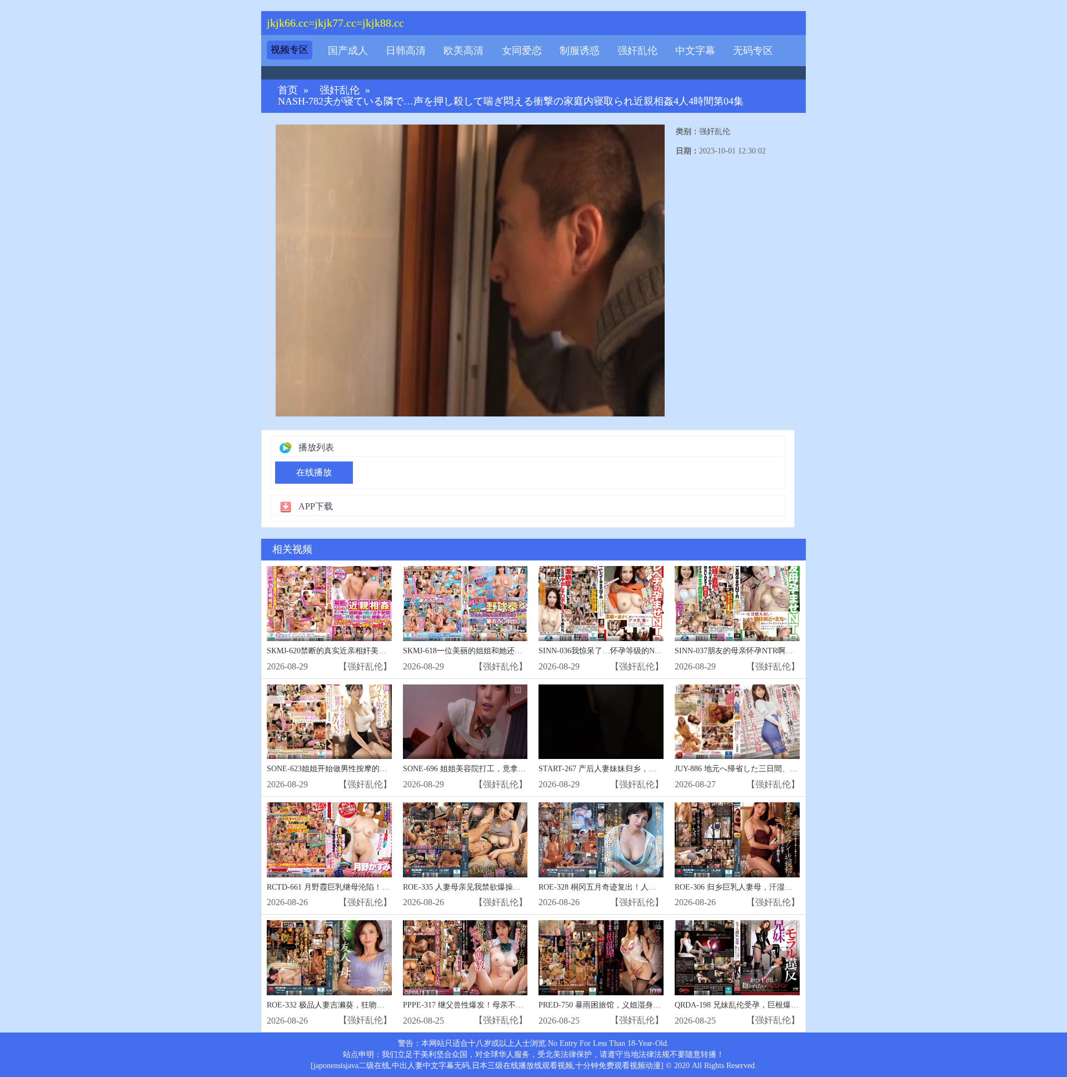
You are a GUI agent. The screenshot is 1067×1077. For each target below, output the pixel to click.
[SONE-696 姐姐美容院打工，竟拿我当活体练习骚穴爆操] (465, 722)
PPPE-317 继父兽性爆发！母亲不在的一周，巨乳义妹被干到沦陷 (514, 1005)
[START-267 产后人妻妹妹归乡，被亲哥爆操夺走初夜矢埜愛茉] (601, 722)
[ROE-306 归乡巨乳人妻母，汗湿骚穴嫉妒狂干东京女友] (737, 839)
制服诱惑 (580, 50)
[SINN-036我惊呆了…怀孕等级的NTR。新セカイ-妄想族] (601, 603)
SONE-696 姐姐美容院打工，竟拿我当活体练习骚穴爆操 (499, 769)
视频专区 (289, 49)
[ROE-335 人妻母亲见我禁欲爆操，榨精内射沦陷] (465, 839)
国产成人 (348, 50)
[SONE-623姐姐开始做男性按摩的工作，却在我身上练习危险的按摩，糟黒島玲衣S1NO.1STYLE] (329, 722)
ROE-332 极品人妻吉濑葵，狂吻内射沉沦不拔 (345, 1005)
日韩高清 (406, 50)
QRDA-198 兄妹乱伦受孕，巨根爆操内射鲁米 (752, 1005)
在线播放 (314, 472)
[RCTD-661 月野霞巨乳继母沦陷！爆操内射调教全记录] (329, 839)
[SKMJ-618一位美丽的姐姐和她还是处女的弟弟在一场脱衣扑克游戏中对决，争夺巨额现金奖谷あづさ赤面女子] (465, 603)
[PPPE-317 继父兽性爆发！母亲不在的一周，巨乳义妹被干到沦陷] (465, 957)
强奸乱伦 (637, 50)
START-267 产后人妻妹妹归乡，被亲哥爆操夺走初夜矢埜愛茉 (644, 769)
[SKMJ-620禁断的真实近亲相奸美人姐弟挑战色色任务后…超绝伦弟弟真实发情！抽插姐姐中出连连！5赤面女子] (329, 603)
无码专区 (753, 50)
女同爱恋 (522, 50)
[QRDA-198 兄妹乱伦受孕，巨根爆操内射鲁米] (737, 957)
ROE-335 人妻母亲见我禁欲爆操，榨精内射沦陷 (485, 887)
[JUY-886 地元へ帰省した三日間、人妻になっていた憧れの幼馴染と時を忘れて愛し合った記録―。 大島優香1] (737, 722)
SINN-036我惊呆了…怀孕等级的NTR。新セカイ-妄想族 (634, 651)
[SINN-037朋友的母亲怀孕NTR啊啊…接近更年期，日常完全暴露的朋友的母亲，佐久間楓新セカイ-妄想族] (737, 603)
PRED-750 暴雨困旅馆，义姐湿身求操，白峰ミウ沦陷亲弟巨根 (646, 1005)
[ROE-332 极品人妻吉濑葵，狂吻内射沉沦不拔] (329, 957)
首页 (288, 90)
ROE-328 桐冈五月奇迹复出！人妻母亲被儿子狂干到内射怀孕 (644, 887)
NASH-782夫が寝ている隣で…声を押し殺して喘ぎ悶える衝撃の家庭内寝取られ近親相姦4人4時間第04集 (511, 101)
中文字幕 (695, 50)
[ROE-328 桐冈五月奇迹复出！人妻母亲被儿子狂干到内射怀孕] (601, 839)
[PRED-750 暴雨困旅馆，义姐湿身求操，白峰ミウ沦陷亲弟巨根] (601, 957)
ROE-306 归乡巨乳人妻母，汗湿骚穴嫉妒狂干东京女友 (768, 887)
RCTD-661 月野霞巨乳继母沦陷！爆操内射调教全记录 (359, 887)
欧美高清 (463, 50)
